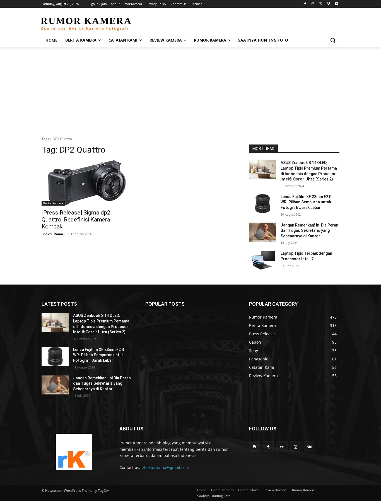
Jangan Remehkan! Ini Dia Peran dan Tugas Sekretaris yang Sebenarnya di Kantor (309, 230)
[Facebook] (305, 4)
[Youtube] (336, 4)
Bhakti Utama (52, 234)
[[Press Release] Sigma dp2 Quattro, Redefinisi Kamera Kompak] (87, 183)
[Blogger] (254, 446)
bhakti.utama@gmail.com (165, 467)
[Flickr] (281, 446)
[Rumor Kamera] (74, 452)
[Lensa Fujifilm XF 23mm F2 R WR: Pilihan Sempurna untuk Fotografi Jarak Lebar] (262, 203)
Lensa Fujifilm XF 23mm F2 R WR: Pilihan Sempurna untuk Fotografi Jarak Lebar (306, 202)
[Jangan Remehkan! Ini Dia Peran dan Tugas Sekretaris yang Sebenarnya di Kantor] (262, 232)
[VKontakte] (309, 446)
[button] (332, 40)
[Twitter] (321, 4)
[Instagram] (313, 4)
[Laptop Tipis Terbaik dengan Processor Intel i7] (262, 260)
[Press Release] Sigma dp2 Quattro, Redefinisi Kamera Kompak (76, 219)
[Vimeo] (328, 4)
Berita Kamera (53, 203)
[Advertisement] (190, 89)
